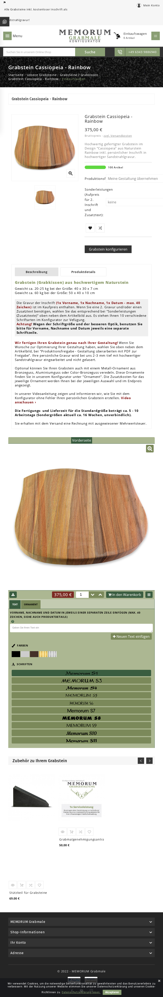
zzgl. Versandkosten (118, 136)
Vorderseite (81, 440)
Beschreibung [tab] (37, 272)
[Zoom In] (150, 448)
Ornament (31, 604)
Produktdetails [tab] (83, 272)
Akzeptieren (112, 992)
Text (15, 604)
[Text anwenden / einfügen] (148, 628)
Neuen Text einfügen (133, 636)
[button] (100, 594)
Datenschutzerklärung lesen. (81, 992)
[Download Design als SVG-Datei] (13, 594)
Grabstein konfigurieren (108, 249)
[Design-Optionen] (149, 594)
